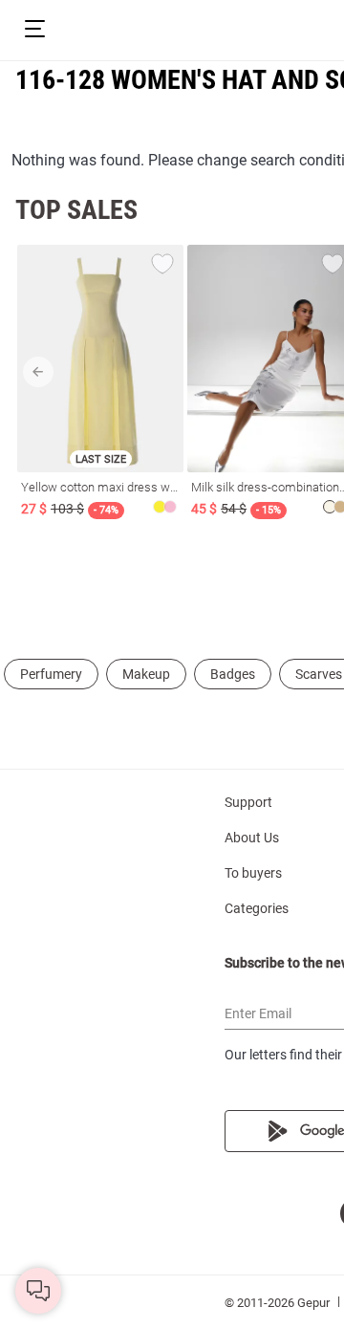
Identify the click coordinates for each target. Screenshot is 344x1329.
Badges (232, 674)
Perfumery (51, 674)
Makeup (146, 674)
